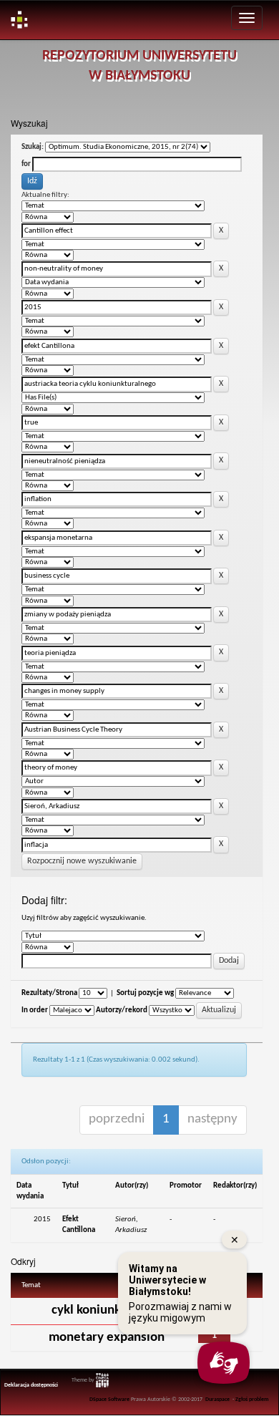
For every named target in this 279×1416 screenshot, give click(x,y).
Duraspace (217, 1399)
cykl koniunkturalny (107, 1310)
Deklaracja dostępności (31, 1385)
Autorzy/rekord (121, 1010)
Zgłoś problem (252, 1399)
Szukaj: (32, 147)
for (26, 164)
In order (34, 1010)
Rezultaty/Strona (49, 993)
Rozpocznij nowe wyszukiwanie (82, 861)
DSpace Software (109, 1399)
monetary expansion (107, 1337)
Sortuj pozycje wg (145, 993)
